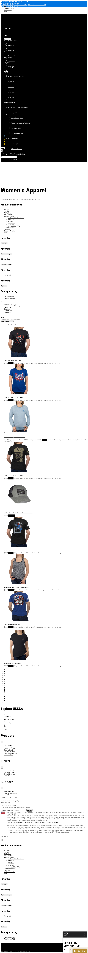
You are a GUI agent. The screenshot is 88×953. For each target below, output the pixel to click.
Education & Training (17, 273)
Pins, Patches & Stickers (18, 154)
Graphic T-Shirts (12, 40)
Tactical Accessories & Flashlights (20, 84)
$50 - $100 (7, 275)
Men (5, 35)
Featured (6, 185)
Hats (12, 200)
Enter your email (5, 810)
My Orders (7, 62)
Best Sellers (14, 117)
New (5, 6)
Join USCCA (7, 28)
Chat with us (9, 141)
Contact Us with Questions (13, 135)
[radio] (49, 629)
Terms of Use (19, 822)
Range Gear (14, 211)
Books (9, 169)
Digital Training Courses (14, 180)
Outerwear (11, 50)
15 (4, 698)
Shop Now (10, 363)
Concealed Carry (9, 8)
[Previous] (1, 301)
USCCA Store (10, 20)
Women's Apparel (9, 216)
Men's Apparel (8, 214)
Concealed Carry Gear (17, 133)
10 (4, 690)
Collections (11, 114)
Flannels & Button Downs (15, 56)
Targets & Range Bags (17, 82)
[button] (80, 951)
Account (3, 50)
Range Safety (15, 80)
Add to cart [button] (11, 515)
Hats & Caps (11, 66)
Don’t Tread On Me (16, 242)
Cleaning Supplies (16, 128)
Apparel (13, 262)
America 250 (14, 221)
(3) (9, 298)
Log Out (10, 48)
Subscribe (29, 810)
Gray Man (13, 247)
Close (2, 148)
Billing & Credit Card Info (15, 43)
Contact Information (13, 42)
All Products (7, 213)
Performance (11, 63)
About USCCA (9, 145)
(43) (9, 296)
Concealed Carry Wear (14, 226)
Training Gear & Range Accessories (18, 107)
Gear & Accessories (16, 268)
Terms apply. (10, 3)
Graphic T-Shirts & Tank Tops (16, 76)
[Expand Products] (2, 742)
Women (6, 67)
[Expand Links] (2, 767)
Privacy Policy (11, 822)
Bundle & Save (12, 252)
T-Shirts (13, 195)
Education (7, 164)
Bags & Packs (15, 119)
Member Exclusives (16, 257)
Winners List (28, 822)
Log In (2, 79)
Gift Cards (14, 159)
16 (4, 700)
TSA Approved (8, 209)
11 (4, 692)
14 (4, 696)
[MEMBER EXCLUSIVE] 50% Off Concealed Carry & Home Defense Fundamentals (23, 5)
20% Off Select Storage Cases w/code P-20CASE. (14, 1)
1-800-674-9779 (10, 140)
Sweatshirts (11, 58)
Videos (9, 175)
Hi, (6, 40)
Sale (5, 11)
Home (2, 319)
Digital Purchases (13, 47)
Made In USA (11, 106)
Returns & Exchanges (11, 137)
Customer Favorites (9, 231)
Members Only (8, 10)
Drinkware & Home (16, 149)
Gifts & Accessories (13, 138)
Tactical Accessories (17, 111)
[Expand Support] (2, 788)
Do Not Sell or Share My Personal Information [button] (46, 822)
